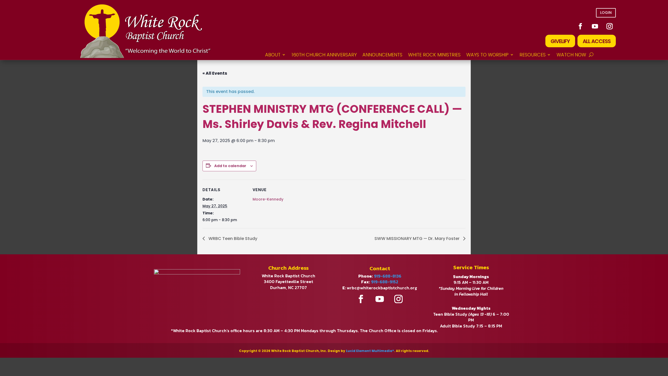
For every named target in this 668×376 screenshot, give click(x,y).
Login (606, 12)
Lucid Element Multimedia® (370, 351)
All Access (597, 41)
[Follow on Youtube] (595, 26)
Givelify (560, 41)
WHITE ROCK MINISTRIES (434, 54)
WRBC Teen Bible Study (232, 239)
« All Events (214, 73)
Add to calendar (230, 165)
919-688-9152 (384, 282)
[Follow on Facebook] (580, 26)
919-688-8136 (387, 276)
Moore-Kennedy (268, 199)
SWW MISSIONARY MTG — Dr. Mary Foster (417, 239)
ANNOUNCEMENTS (382, 54)
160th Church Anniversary (324, 54)
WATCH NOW (571, 54)
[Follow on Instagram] (609, 26)
